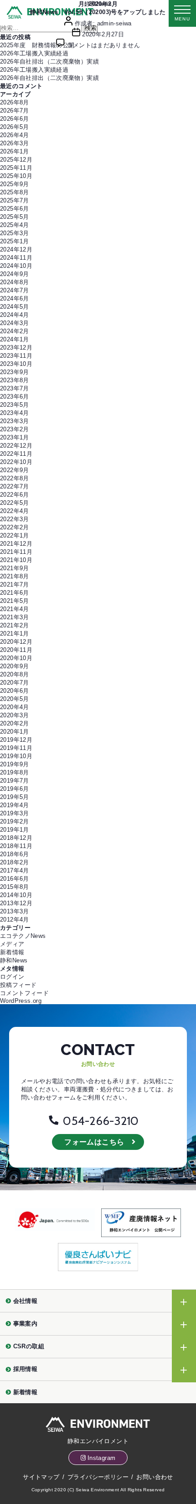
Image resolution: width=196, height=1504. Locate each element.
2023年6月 (14, 396)
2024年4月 (14, 314)
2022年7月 (14, 486)
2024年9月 (14, 274)
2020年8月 (14, 674)
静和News (98, 3)
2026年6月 (14, 118)
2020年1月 (14, 731)
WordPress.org (20, 1000)
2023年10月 (16, 363)
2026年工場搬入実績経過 (34, 53)
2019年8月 (14, 772)
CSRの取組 (28, 1346)
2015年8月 (14, 886)
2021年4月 (14, 609)
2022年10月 (16, 462)
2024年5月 (14, 306)
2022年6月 (14, 494)
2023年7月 (14, 388)
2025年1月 (14, 241)
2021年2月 (14, 625)
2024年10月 (16, 265)
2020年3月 (14, 715)
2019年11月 (16, 748)
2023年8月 (14, 380)
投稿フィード (18, 984)
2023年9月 (14, 372)
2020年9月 (14, 666)
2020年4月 (14, 707)
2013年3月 (14, 911)
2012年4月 (14, 919)
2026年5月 (14, 126)
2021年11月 (16, 551)
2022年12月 (16, 445)
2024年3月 (14, 323)
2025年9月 (14, 184)
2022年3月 (14, 519)
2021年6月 (14, 592)
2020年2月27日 (103, 34)
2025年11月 (16, 167)
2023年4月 (14, 412)
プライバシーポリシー (98, 1477)
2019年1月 (14, 829)
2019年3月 (14, 813)
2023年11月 (16, 355)
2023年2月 (14, 429)
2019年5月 (14, 797)
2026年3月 (14, 143)
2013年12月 (16, 903)
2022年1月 (14, 535)
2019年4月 (14, 805)
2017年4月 (14, 870)
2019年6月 (14, 788)
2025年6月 (14, 208)
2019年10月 (16, 756)
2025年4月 (14, 225)
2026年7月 (14, 110)
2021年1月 (14, 633)
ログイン (12, 976)
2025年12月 (16, 159)
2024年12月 (16, 249)
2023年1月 (14, 437)
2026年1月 (14, 151)
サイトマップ (41, 1477)
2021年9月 (14, 568)
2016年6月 (14, 878)
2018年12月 (16, 837)
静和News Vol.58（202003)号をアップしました (98, 12)
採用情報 (25, 1369)
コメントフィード (24, 993)
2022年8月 (14, 478)
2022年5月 (14, 502)
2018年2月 (14, 862)
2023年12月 (16, 347)
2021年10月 (16, 560)
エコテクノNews (23, 935)
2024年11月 (16, 257)
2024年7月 (14, 290)
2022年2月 (14, 527)
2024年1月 (14, 339)
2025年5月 (14, 216)
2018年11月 (16, 846)
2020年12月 (16, 641)
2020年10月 (16, 658)
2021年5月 (14, 600)
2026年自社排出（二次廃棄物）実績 (49, 61)
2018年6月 (14, 854)
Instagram (102, 1458)
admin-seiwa (114, 23)
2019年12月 (16, 739)
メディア (12, 944)
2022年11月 (16, 453)
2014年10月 (16, 895)
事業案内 (25, 1323)
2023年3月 (14, 421)
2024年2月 (14, 331)
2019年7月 (14, 780)
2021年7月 (14, 584)
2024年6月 (14, 298)
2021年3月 (14, 617)
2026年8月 (14, 102)
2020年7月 (14, 682)
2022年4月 (14, 511)
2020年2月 (14, 723)
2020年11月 (16, 649)
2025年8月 (14, 192)
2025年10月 (16, 176)
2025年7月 (14, 200)
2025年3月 (14, 233)
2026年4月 (14, 135)
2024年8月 (14, 282)
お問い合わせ (154, 1477)
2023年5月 (14, 404)
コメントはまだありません (103, 45)
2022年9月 (14, 470)
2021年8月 (14, 576)
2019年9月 (14, 764)
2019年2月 (14, 821)
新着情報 (12, 952)
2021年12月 (16, 543)
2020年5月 (14, 698)
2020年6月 (14, 690)
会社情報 (25, 1300)
